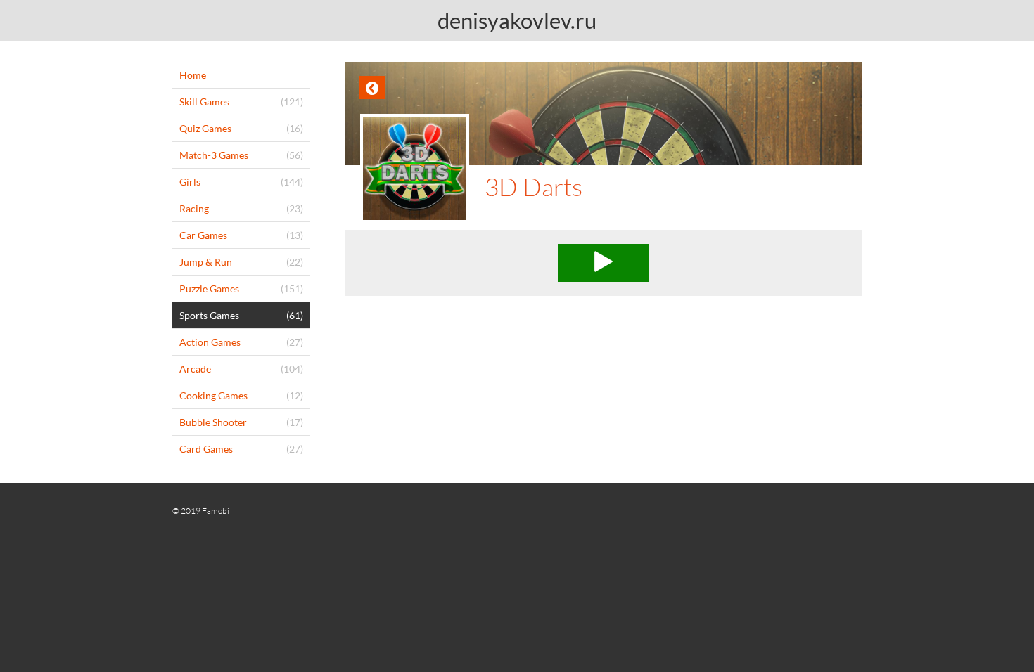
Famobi (215, 510)
